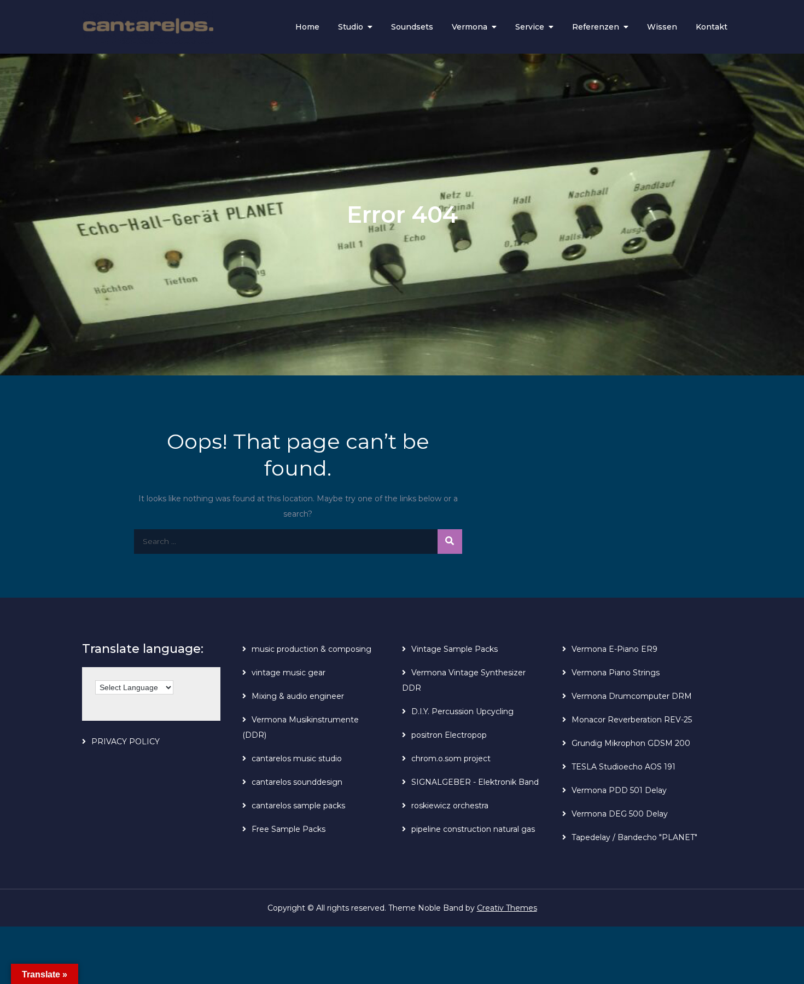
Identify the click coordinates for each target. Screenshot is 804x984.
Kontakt (711, 27)
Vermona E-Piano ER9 (614, 649)
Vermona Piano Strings (616, 673)
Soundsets (412, 27)
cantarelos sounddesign (297, 782)
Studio (350, 27)
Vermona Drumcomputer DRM (632, 696)
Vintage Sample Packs (454, 649)
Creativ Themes (507, 908)
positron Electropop (449, 735)
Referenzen (595, 27)
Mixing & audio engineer (298, 696)
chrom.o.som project (451, 758)
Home (307, 27)
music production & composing (311, 649)
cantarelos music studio (297, 758)
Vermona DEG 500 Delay (620, 814)
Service (529, 27)
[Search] (450, 541)
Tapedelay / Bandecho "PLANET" (634, 837)
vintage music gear (288, 673)
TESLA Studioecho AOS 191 (623, 767)
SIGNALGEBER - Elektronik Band (475, 782)
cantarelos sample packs (298, 806)
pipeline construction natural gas (473, 829)
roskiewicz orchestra (449, 806)
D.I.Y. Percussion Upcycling (462, 711)
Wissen (662, 27)
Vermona (469, 27)
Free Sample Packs (288, 829)
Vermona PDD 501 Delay (619, 790)
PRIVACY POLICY (125, 741)
